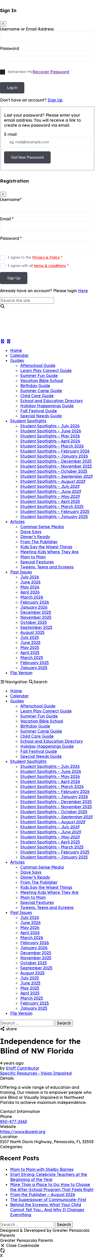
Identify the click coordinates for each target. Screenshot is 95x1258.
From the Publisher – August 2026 (42, 1194)
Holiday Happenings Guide (47, 405)
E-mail (10, 134)
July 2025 (29, 637)
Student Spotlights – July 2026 (50, 425)
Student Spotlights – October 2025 (53, 471)
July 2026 (29, 577)
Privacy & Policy (46, 257)
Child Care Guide (37, 395)
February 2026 (34, 602)
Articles (17, 521)
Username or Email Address (27, 28)
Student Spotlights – (56, 476)
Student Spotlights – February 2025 (54, 511)
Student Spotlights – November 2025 (56, 466)
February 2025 (34, 662)
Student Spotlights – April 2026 (50, 441)
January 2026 (33, 607)
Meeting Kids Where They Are (49, 551)
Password (9, 48)
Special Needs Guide (41, 415)
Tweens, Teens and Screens (46, 566)
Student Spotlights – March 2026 (52, 446)
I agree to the (35, 257)
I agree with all (38, 265)
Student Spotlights (28, 420)
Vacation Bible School (41, 380)
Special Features (37, 561)
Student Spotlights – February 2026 (54, 451)
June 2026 (30, 582)
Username (11, 199)
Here (83, 290)
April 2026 (30, 592)
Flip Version (21, 672)
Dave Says (30, 531)
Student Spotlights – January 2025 (54, 516)
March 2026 (31, 597)
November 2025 (35, 617)
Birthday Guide (35, 385)
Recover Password (51, 71)
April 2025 (30, 652)
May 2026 (29, 587)
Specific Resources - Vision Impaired (36, 1073)
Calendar (19, 355)
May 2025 (29, 647)
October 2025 (33, 622)
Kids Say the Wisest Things (46, 546)
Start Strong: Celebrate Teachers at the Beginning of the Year (48, 1177)
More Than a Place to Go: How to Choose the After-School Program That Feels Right (51, 1187)
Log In (12, 87)
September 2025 (36, 627)
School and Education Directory (51, 400)
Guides (17, 360)
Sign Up (55, 100)
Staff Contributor (22, 1068)
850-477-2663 (13, 1121)
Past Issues (21, 571)
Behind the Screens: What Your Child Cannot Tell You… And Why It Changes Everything (47, 1209)
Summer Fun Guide (39, 375)
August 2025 (32, 632)
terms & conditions (50, 265)
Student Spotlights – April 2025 (50, 501)
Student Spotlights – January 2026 (54, 456)
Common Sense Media (42, 526)
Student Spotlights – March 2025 (52, 506)
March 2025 (31, 657)
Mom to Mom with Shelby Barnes (41, 1169)
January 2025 (33, 667)
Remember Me (20, 72)
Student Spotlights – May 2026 (50, 435)
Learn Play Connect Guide (46, 370)
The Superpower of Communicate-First (48, 1199)
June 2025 (30, 642)
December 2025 (35, 612)
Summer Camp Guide (41, 390)
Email (7, 218)
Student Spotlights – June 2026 (50, 430)
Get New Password (27, 157)
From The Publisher (39, 541)
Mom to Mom (33, 556)
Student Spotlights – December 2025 (56, 461)
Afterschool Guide (37, 365)
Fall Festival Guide (38, 410)
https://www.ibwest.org (22, 1131)
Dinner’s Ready (35, 536)
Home (16, 350)
